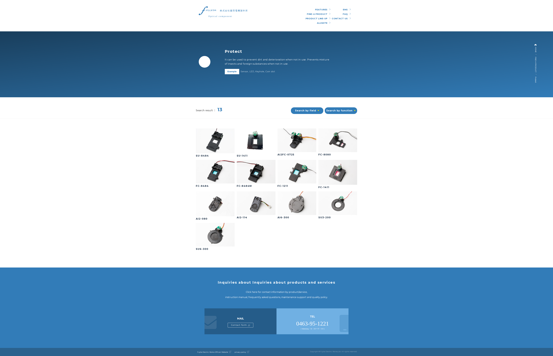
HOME (536, 49)
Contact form (239, 325)
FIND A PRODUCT (536, 64)
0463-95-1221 (312, 323)
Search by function (339, 110)
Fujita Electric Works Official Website (212, 352)
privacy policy (240, 352)
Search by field (305, 110)
